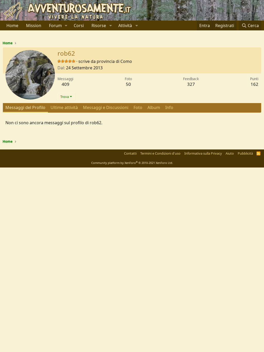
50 (128, 84)
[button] (66, 25)
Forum (55, 25)
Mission (33, 25)
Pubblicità (245, 153)
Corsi (79, 25)
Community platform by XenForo (132, 163)
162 (254, 84)
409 (65, 84)
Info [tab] (169, 107)
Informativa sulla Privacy (203, 153)
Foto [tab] (138, 107)
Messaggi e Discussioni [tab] (105, 107)
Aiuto (230, 153)
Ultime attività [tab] (64, 107)
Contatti (130, 153)
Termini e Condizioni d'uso (160, 153)
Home (12, 25)
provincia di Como (114, 61)
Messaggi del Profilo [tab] (25, 107)
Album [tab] (153, 107)
